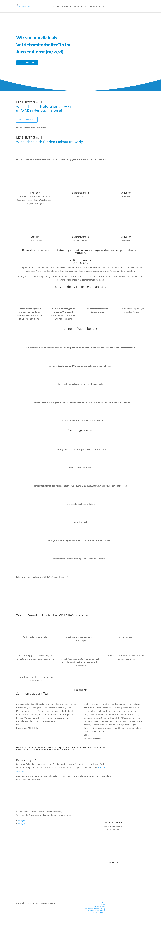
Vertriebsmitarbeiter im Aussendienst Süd (41, 787)
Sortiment (93, 6)
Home (102, 902)
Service (106, 6)
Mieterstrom (79, 6)
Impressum (113, 866)
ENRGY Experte (98, 912)
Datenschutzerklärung (94, 908)
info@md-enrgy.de (113, 846)
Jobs (103, 904)
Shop (52, 6)
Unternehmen (62, 6)
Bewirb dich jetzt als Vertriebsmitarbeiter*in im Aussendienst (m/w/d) (50, 590)
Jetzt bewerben (27, 63)
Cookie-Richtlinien (96, 910)
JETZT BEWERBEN (28, 151)
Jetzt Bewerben (27, 119)
